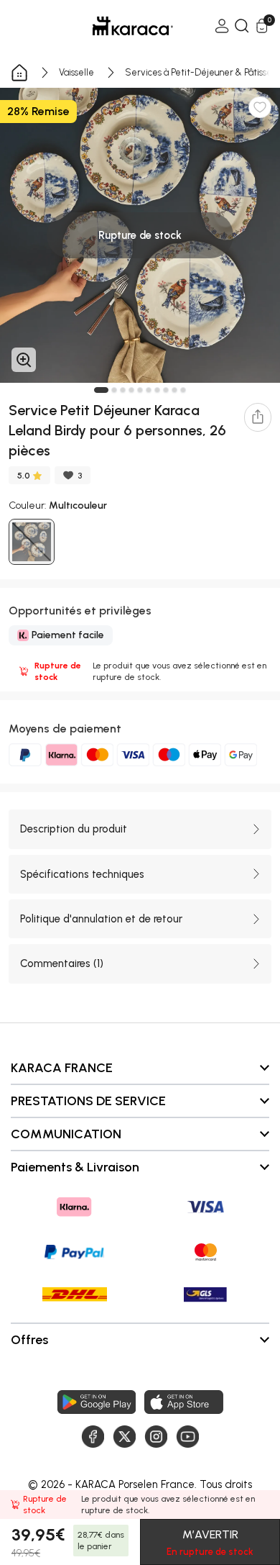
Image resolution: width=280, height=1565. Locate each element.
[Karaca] (113, 26)
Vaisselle (76, 72)
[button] (101, 390)
